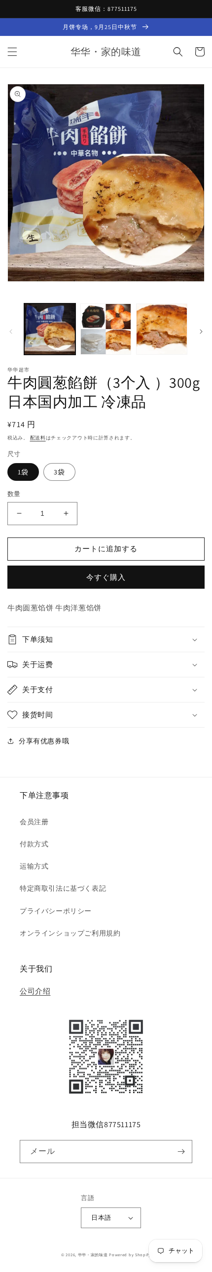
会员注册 (34, 821)
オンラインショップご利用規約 (70, 933)
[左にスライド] (11, 331)
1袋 (23, 472)
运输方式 (34, 866)
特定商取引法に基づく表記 (63, 888)
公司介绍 (35, 991)
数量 (14, 494)
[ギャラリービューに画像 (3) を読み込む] (161, 329)
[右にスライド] (201, 331)
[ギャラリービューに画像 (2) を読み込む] (106, 329)
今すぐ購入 (106, 577)
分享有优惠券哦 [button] (44, 740)
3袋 (59, 472)
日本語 (101, 1217)
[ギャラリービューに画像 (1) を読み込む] (49, 329)
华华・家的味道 (93, 1254)
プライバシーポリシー (56, 910)
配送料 (38, 438)
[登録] (181, 1151)
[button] (12, 52)
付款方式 (34, 843)
